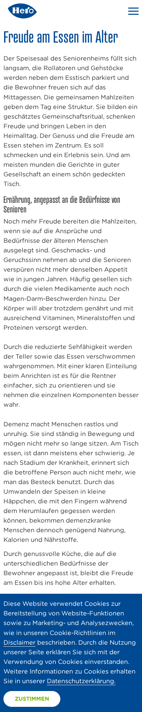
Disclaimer (19, 642)
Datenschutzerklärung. (81, 680)
